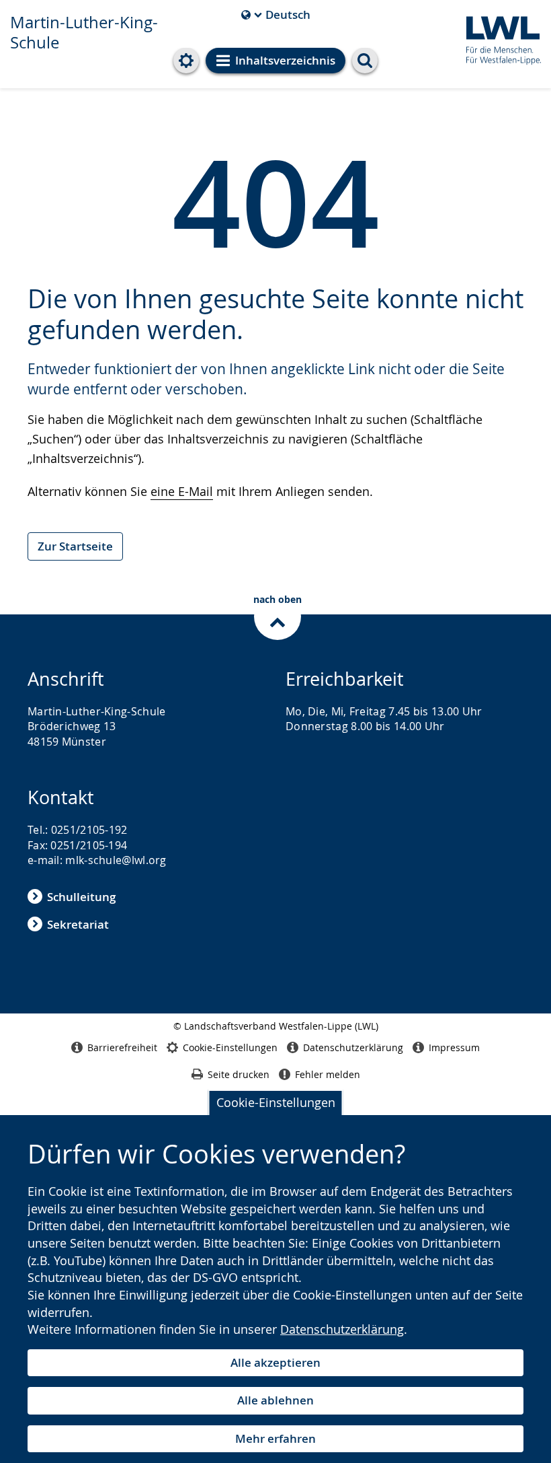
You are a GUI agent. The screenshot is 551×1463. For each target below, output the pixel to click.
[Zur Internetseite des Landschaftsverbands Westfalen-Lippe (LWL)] (498, 38)
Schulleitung (81, 896)
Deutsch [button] (275, 15)
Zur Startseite (75, 546)
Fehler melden (327, 1074)
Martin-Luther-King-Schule (84, 32)
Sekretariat (78, 924)
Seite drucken (238, 1074)
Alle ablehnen (275, 1400)
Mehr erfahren (275, 1438)
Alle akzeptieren (275, 1362)
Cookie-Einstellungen (275, 1102)
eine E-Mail (182, 491)
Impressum (454, 1047)
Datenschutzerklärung (342, 1329)
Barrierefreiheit (122, 1047)
